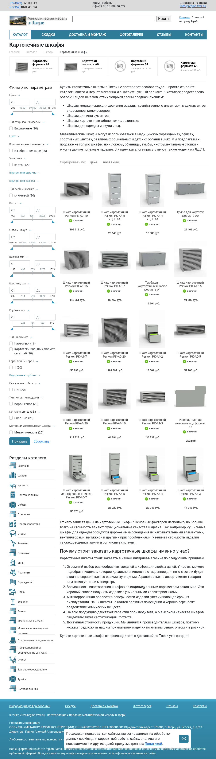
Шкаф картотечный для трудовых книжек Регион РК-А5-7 (76, 494)
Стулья (22, 659)
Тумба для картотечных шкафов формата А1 (152, 286)
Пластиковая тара (29, 524)
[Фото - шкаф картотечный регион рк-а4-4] (152, 466)
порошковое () (26, 404)
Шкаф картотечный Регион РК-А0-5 (190, 354)
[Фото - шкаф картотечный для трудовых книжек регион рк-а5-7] (76, 466)
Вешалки (23, 601)
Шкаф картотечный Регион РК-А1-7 (76, 354)
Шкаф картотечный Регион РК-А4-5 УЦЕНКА (114, 215)
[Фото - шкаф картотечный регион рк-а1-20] (76, 396)
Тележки (23, 543)
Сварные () (23, 418)
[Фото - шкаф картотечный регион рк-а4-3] (190, 466)
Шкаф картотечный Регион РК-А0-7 (114, 284)
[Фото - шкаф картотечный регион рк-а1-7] (76, 329)
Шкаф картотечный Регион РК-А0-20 (114, 354)
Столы (22, 533)
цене (93, 162)
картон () (22, 165)
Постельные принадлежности (36, 640)
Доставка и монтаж (87, 35)
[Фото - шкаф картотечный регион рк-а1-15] (190, 259)
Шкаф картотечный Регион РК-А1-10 (114, 421)
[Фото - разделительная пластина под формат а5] (190, 396)
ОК (183, 739)
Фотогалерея (131, 35)
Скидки (48, 35)
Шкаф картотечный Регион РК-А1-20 (76, 421)
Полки (21, 592)
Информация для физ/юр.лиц (29, 706)
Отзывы (164, 35)
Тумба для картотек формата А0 (190, 213)
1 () (18, 367)
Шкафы (22, 475)
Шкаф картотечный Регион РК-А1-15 (190, 284)
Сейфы (22, 504)
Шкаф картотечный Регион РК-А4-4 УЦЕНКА (152, 215)
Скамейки (24, 553)
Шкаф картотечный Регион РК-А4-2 (152, 354)
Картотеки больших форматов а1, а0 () (34, 351)
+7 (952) (23, 7)
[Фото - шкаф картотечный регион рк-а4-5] (114, 466)
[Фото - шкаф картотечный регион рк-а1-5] (152, 396)
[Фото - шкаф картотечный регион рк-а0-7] (114, 259)
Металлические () (28, 432)
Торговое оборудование (32, 669)
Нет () (20, 390)
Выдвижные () (26, 128)
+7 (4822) (23, 3)
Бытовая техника (28, 689)
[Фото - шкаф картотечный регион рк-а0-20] (114, 329)
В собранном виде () (30, 151)
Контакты (194, 35)
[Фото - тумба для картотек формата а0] (190, 188)
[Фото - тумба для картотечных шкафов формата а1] (152, 259)
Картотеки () (24, 343)
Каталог (20, 35)
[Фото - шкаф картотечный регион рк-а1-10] (114, 396)
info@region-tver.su (193, 6)
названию (111, 162)
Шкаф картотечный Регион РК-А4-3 (190, 492)
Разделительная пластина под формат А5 (190, 423)
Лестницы (24, 572)
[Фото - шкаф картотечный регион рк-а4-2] (152, 329)
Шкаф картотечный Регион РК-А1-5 (152, 421)
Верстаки (23, 465)
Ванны (22, 611)
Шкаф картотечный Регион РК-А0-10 (76, 213)
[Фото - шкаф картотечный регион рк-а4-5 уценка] (114, 188)
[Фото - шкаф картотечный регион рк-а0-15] (76, 259)
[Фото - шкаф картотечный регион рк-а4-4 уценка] (152, 188)
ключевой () (24, 195)
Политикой (153, 744)
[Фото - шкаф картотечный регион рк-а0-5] (190, 329)
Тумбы (22, 679)
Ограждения (25, 582)
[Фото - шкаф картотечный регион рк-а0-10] (76, 188)
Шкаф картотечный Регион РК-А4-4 (152, 492)
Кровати (23, 485)
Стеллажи (24, 514)
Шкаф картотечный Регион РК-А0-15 (76, 284)
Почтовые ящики (28, 495)
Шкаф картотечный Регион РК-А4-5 (114, 492)
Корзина (184, 17)
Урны (21, 562)
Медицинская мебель (30, 621)
